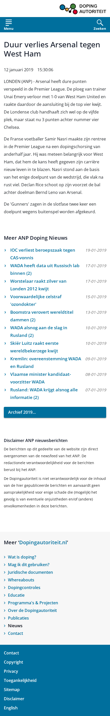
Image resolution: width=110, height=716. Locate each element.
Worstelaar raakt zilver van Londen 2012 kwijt (38, 285)
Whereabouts (21, 580)
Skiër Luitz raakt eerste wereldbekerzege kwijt (34, 347)
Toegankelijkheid (20, 680)
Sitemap (12, 689)
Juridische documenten (30, 572)
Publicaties (18, 618)
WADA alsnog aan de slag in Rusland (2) (38, 331)
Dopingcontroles (24, 587)
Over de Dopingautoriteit (32, 610)
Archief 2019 (20, 412)
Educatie (16, 595)
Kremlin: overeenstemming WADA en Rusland (45, 362)
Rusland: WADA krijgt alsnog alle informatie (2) (44, 393)
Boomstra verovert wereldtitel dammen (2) (41, 316)
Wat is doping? (22, 557)
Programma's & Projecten (33, 603)
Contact (15, 633)
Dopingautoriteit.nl (43, 542)
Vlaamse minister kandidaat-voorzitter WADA (40, 378)
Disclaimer (14, 698)
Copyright (13, 662)
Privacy (11, 671)
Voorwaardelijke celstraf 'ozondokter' (35, 300)
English (11, 708)
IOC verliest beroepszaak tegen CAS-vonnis (42, 254)
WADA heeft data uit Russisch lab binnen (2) (45, 269)
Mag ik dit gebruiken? (28, 564)
